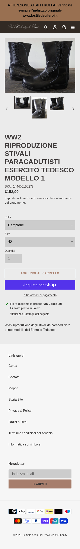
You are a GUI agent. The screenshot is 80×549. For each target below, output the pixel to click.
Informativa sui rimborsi (25, 444)
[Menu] (72, 27)
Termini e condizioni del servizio (30, 433)
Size (7, 233)
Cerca (13, 365)
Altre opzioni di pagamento (40, 295)
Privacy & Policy (20, 410)
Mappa (13, 388)
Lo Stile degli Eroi (33, 535)
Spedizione (35, 198)
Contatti (14, 377)
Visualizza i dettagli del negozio (29, 313)
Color (8, 217)
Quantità (10, 250)
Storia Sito (16, 399)
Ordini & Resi (18, 422)
